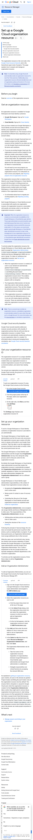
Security (18, 17)
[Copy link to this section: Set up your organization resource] (11, 425)
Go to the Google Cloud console (18, 391)
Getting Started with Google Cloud (10, 790)
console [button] (5, 379)
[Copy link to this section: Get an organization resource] (3, 108)
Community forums (6, 772)
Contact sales (5, 764)
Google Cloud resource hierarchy (11, 63)
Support (3, 774)
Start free (6, 11)
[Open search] (21, 2)
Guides (5, 19)
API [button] (18, 379)
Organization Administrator (20, 250)
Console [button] (5, 580)
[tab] (5, 379)
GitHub (3, 787)
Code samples (5, 793)
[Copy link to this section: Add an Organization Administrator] (3, 568)
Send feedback (7, 26)
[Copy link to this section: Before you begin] (19, 94)
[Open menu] (2, 2)
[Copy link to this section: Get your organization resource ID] (5, 353)
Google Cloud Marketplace (8, 762)
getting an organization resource (20, 676)
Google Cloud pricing (6, 759)
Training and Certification (8, 798)
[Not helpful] (14, 22)
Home (2, 17)
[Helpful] (11, 22)
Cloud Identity (25, 122)
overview (9, 98)
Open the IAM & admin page (17, 594)
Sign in (29, 2)
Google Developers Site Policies (18, 743)
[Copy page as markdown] (21, 38)
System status (5, 780)
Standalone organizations (20, 84)
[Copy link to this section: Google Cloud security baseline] (27, 324)
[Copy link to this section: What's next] (13, 715)
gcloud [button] (12, 379)
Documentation (10, 17)
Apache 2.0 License (26, 741)
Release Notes (5, 777)
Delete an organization (11, 504)
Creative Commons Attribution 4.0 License (21, 740)
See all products (5, 756)
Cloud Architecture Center (8, 795)
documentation (10, 317)
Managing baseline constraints (12, 86)
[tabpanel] (16, 398)
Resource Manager (12, 7)
